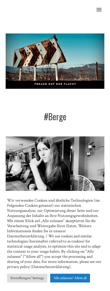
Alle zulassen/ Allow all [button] (70, 278)
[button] (102, 6)
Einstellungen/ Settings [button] (27, 278)
